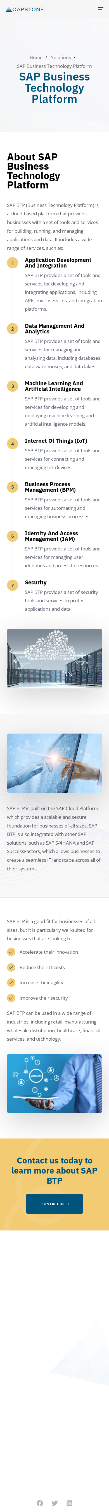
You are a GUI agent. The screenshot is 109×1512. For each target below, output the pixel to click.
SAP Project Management (26, 1344)
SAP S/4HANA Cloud (75, 1378)
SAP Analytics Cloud (75, 1316)
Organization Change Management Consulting (26, 1329)
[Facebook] (40, 1503)
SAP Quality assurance (24, 1355)
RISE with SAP (70, 1305)
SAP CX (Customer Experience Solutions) (77, 1363)
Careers (10, 1277)
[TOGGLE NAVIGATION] (87, 9)
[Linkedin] (69, 1503)
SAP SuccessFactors (75, 1389)
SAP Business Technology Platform (81, 1343)
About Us (11, 1265)
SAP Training (15, 1367)
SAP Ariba (66, 1327)
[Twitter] (54, 1503)
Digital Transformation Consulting (24, 1310)
